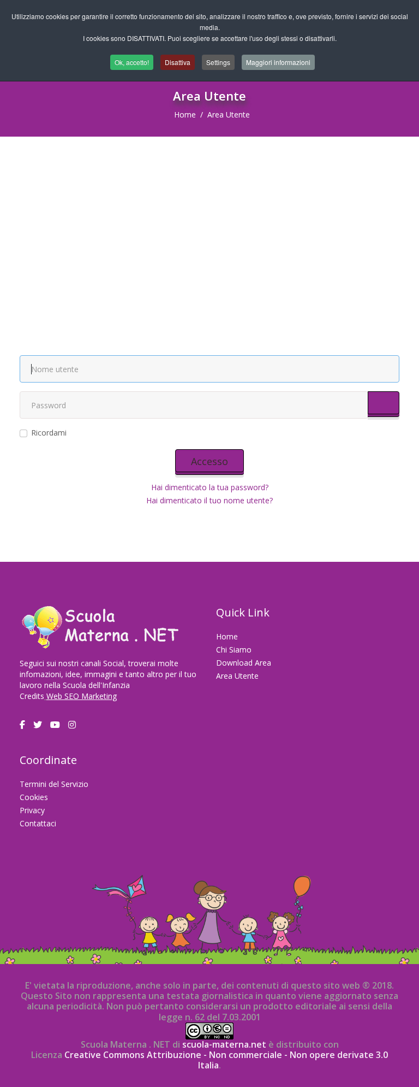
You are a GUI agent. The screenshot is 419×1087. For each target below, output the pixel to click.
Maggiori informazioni (278, 62)
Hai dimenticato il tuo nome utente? (209, 500)
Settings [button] (218, 62)
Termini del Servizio (54, 784)
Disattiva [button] (177, 62)
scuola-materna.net (223, 1044)
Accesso (209, 461)
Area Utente (237, 676)
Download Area (243, 662)
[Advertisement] (209, 218)
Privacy (32, 810)
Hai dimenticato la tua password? (209, 487)
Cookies (34, 797)
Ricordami (49, 432)
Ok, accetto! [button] (132, 62)
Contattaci (38, 823)
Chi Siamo (234, 649)
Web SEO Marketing (81, 696)
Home (185, 114)
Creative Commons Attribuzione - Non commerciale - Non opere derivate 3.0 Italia (226, 1060)
